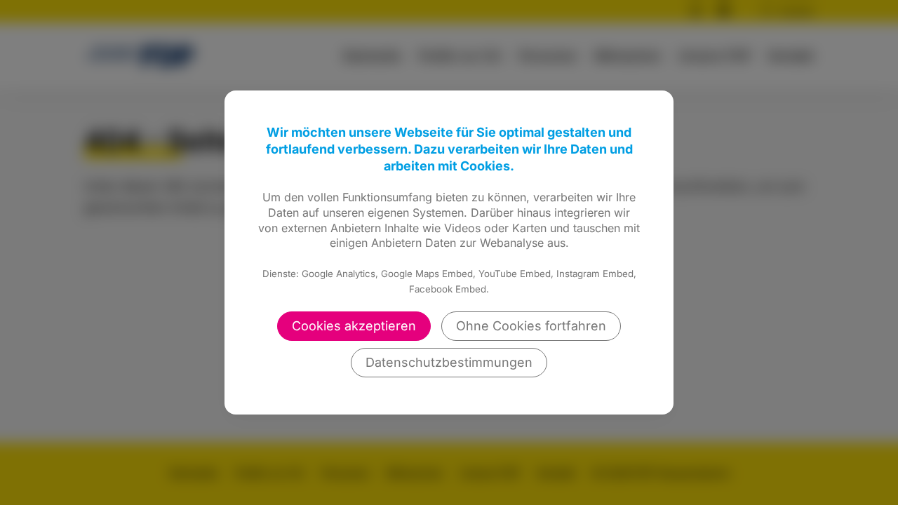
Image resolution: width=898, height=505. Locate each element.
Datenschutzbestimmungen (449, 362)
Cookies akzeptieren (354, 325)
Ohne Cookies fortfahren (531, 325)
